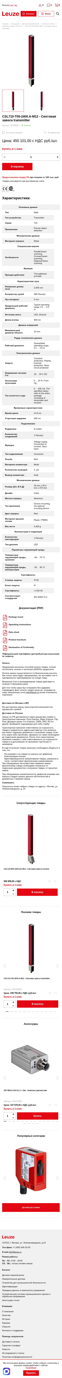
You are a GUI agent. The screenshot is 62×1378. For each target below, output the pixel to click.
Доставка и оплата (11, 1341)
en (16, 5)
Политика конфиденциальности (17, 1357)
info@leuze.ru (32, 692)
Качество (6, 1315)
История (6, 1319)
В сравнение (54, 132)
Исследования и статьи (13, 1353)
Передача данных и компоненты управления (23, 1290)
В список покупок (14, 132)
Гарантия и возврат (11, 1345)
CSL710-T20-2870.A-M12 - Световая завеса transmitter (27, 978)
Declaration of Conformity (21, 647)
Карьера (6, 1323)
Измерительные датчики (13, 1279)
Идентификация (9, 1286)
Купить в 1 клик (12, 148)
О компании (8, 1311)
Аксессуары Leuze (10, 1300)
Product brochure (17, 639)
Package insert (16, 617)
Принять (31, 1373)
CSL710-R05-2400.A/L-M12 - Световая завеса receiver (26, 869)
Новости (6, 1349)
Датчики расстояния (31, 1207)
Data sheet (14, 632)
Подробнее (31, 1367)
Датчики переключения (13, 1275)
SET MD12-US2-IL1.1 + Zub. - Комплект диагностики (25, 1090)
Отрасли (6, 1326)
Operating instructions (20, 624)
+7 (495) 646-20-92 (21, 1247)
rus (11, 5)
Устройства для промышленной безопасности (24, 1283)
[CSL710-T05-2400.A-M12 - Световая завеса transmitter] (31, 60)
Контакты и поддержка (12, 1330)
